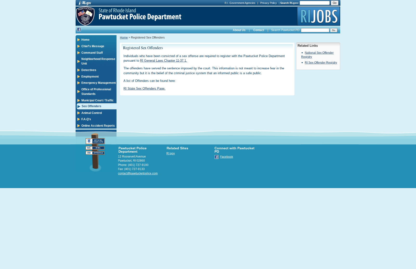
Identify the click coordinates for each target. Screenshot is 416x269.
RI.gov (170, 153)
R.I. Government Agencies (240, 2)
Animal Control (91, 113)
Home (85, 39)
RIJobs (318, 16)
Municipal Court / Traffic (97, 100)
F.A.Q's (86, 119)
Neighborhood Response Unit (98, 61)
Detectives (88, 70)
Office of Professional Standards (96, 92)
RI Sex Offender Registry (321, 62)
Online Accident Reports (98, 125)
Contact (258, 30)
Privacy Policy (268, 2)
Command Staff (92, 52)
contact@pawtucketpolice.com (138, 173)
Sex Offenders (91, 106)
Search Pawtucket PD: (285, 30)
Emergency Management (98, 83)
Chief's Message (92, 46)
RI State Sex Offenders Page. (144, 88)
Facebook (226, 156)
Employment (90, 76)
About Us (239, 30)
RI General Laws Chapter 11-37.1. (163, 60)
